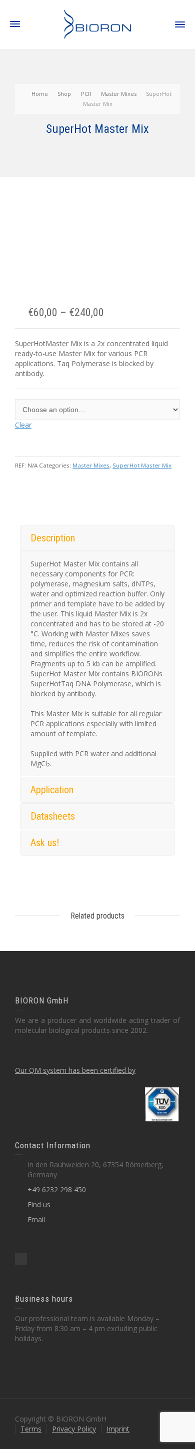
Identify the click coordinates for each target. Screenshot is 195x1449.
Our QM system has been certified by (75, 1070)
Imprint (118, 1429)
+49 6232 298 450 (57, 1189)
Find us (39, 1204)
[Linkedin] (21, 1259)
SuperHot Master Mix (142, 465)
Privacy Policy (74, 1429)
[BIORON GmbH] (97, 23)
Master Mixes (91, 465)
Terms (31, 1429)
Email (36, 1219)
